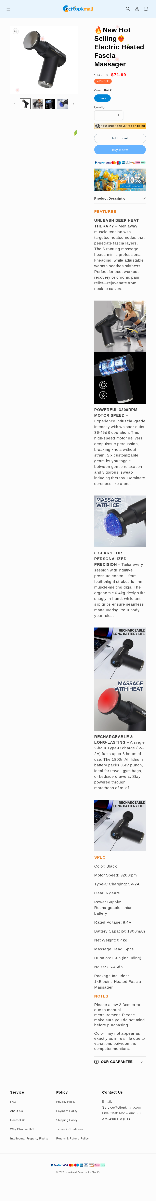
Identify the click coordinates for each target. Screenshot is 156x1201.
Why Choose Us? (22, 1129)
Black (102, 98)
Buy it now (120, 149)
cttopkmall (71, 1172)
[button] (8, 8)
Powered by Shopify (89, 1172)
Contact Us (18, 1120)
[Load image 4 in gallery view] (62, 104)
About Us (16, 1110)
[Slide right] (73, 103)
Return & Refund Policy (72, 1138)
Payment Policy (67, 1110)
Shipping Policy (67, 1120)
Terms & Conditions (69, 1129)
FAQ (13, 1101)
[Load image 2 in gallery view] (37, 104)
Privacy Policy (66, 1101)
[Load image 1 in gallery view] (25, 104)
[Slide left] (14, 103)
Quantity (99, 107)
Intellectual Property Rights (29, 1138)
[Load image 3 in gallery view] (50, 104)
